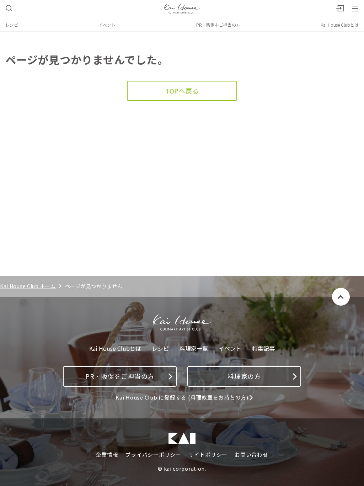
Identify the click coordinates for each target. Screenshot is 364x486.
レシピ (11, 25)
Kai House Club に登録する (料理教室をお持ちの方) (182, 397)
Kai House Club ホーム (28, 286)
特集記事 (263, 348)
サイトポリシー (208, 454)
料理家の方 (244, 376)
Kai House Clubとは (340, 25)
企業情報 (107, 454)
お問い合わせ (251, 454)
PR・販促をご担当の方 (218, 25)
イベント (107, 25)
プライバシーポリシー (153, 454)
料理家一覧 (194, 348)
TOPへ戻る (182, 90)
